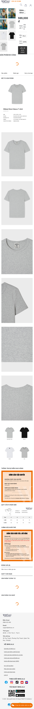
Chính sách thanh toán (9, 672)
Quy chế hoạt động (8, 665)
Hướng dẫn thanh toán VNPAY (11, 661)
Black (24, 36)
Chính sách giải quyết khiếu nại (11, 658)
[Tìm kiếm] (21, 5)
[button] (4, 13)
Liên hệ (6, 675)
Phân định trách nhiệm (9, 669)
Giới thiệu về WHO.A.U (9, 648)
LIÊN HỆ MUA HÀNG (22, 50)
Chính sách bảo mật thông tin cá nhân (13, 655)
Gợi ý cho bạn (29, 73)
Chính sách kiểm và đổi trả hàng (12, 652)
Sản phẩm (4, 73)
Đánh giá (15, 73)
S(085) (25, 42)
